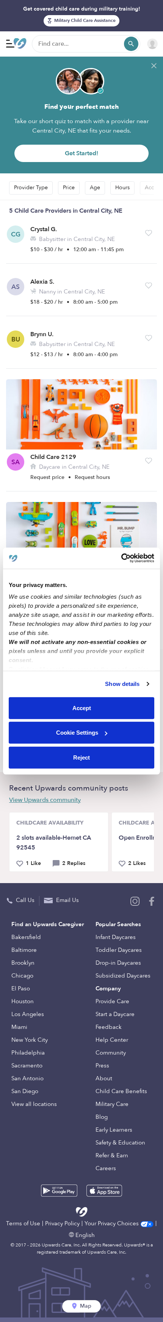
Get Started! (81, 153)
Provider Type (31, 187)
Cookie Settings (77, 732)
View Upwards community (45, 800)
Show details (122, 684)
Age (95, 187)
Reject (81, 757)
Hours (122, 187)
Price (69, 187)
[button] (148, 233)
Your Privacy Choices (112, 1223)
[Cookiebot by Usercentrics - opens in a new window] (121, 558)
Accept (81, 707)
